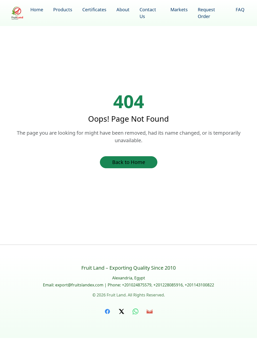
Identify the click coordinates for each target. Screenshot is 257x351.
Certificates (94, 10)
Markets (179, 10)
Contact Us (148, 13)
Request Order (206, 13)
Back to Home (128, 162)
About (123, 10)
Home (36, 10)
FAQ (240, 10)
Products (62, 10)
